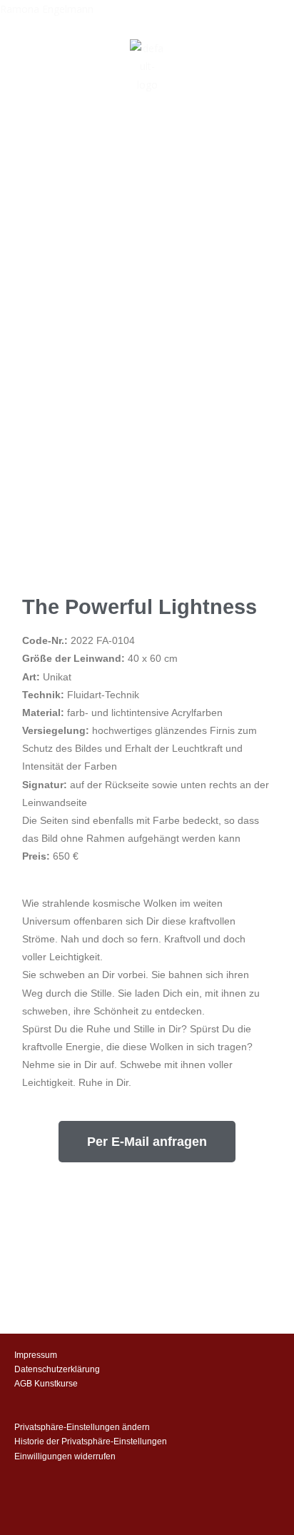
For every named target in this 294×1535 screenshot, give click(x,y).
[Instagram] (197, 1368)
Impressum (35, 1355)
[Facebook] (237, 1368)
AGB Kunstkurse (46, 1384)
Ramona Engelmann (46, 9)
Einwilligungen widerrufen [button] (65, 1456)
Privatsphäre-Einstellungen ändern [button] (82, 1427)
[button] (147, 132)
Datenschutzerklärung (57, 1369)
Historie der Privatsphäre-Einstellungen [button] (90, 1441)
